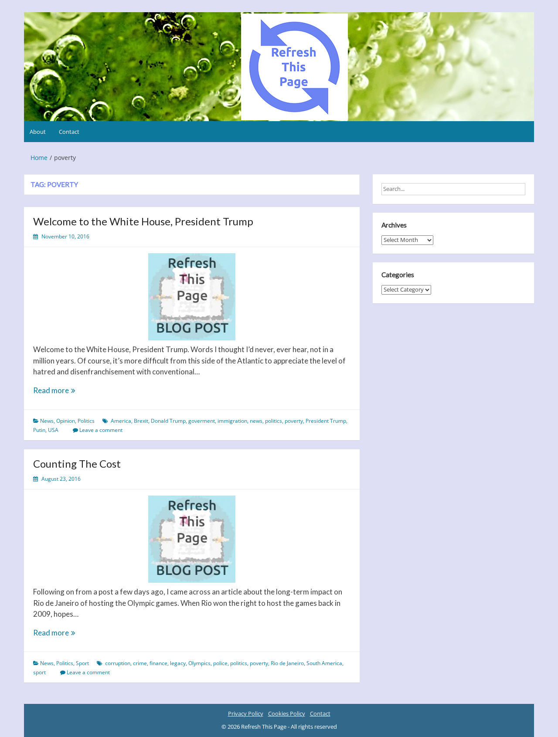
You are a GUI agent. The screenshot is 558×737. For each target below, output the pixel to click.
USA (53, 430)
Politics (86, 421)
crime (140, 663)
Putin (39, 430)
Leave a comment (100, 430)
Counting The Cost (77, 463)
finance (158, 663)
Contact (69, 132)
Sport (82, 663)
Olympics (199, 663)
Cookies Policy (286, 713)
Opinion (65, 421)
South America (324, 663)
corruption (117, 663)
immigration (232, 421)
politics (273, 421)
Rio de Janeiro (287, 663)
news (256, 421)
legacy (178, 663)
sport (39, 672)
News (47, 421)
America (121, 421)
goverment (201, 421)
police (220, 663)
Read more (67, 390)
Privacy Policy (245, 713)
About (38, 132)
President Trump (326, 421)
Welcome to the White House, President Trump (143, 221)
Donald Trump (168, 421)
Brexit (141, 421)
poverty (294, 421)
